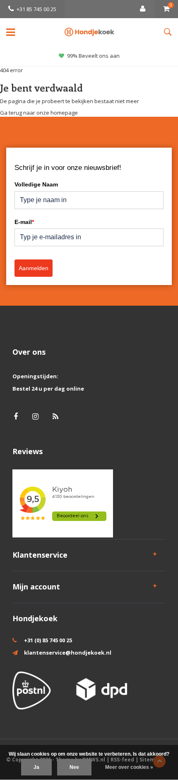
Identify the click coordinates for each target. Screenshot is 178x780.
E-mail (24, 222)
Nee (74, 767)
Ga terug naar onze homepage (39, 112)
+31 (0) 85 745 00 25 (48, 640)
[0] (166, 9)
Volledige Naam (36, 184)
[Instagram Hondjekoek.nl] (35, 416)
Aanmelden (33, 268)
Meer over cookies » (129, 767)
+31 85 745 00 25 (36, 9)
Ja (36, 767)
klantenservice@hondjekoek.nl (67, 652)
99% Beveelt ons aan (93, 55)
